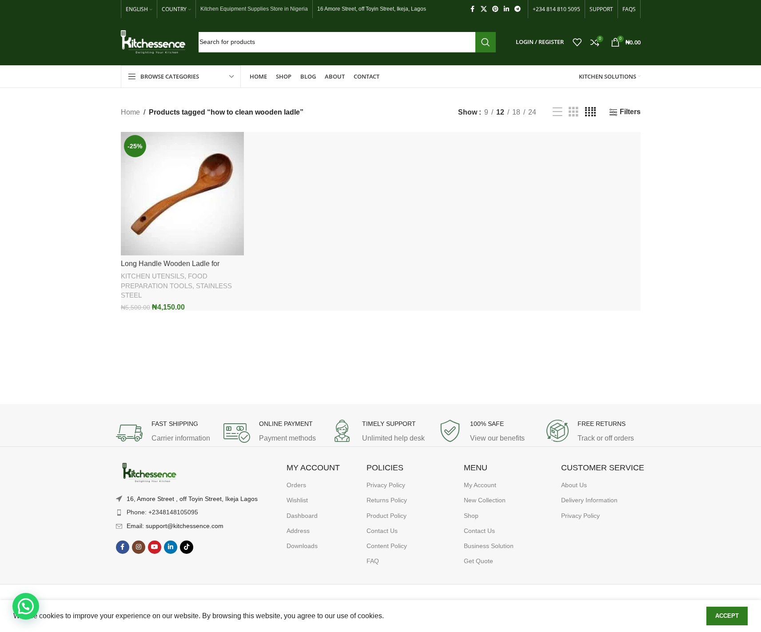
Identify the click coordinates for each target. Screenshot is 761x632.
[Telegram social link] (517, 9)
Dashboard (302, 515)
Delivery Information (589, 500)
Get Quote (478, 560)
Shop (471, 515)
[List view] (557, 112)
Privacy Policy (386, 485)
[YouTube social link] (154, 547)
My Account (480, 485)
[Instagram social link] (138, 547)
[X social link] (484, 9)
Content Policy (387, 545)
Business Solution (489, 545)
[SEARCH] (485, 42)
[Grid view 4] (590, 112)
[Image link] (149, 473)
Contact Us (382, 530)
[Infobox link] (165, 433)
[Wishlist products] (577, 42)
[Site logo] (153, 41)
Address (298, 530)
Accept (727, 615)
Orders (296, 485)
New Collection (485, 500)
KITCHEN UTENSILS (152, 276)
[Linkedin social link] (506, 9)
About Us (574, 485)
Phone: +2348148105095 (162, 512)
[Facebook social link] (472, 9)
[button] (25, 606)
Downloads (302, 545)
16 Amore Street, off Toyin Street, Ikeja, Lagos (371, 9)
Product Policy (386, 515)
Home (130, 112)
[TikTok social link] (186, 547)
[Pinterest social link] (495, 9)
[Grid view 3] (573, 112)
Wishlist (297, 500)
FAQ (373, 560)
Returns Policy (387, 500)
